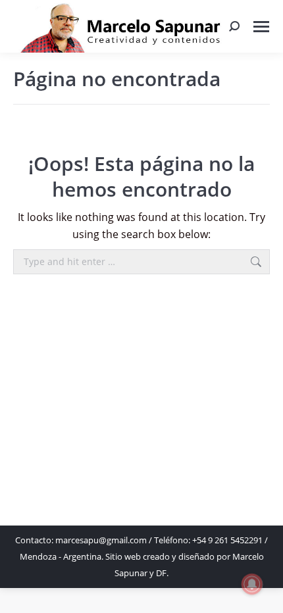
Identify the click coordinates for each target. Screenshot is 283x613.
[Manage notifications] (252, 584)
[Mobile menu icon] (261, 26)
